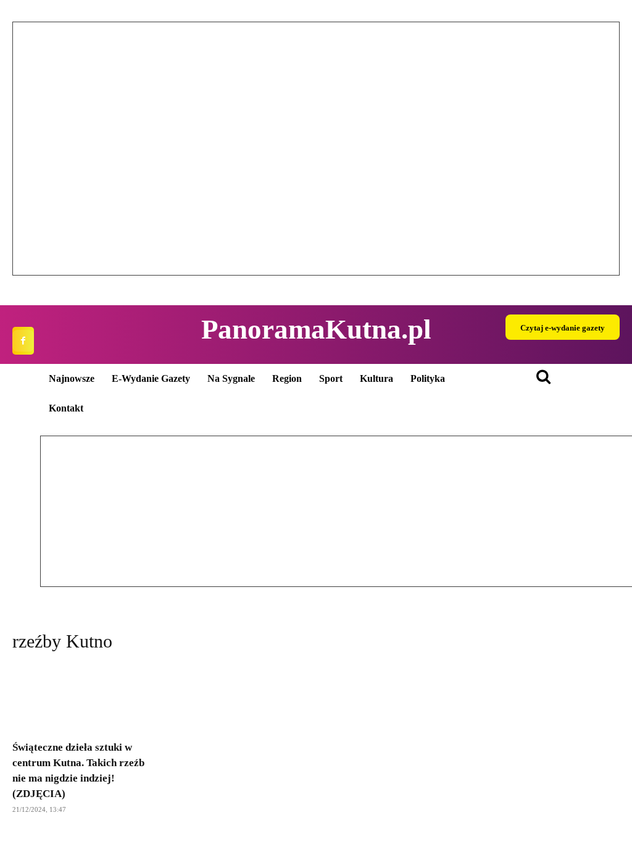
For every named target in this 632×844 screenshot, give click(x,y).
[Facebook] (23, 341)
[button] (31, 149)
